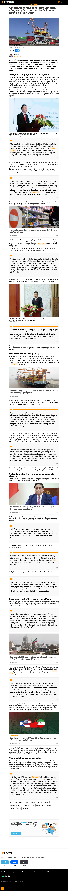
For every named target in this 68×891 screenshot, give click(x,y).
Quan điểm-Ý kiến (19, 802)
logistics (14, 364)
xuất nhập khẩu (39, 805)
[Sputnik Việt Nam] (8, 3)
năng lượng (41, 244)
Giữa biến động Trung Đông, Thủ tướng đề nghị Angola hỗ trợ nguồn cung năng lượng (33, 508)
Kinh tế (40, 802)
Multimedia (14, 735)
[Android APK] (6, 876)
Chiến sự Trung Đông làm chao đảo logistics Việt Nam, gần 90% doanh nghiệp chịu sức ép (34, 391)
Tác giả (11, 802)
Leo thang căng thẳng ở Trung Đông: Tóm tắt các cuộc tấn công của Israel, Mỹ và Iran (33, 739)
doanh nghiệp (48, 805)
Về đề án (3, 872)
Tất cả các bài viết (17, 56)
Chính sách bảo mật (46, 872)
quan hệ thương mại (14, 805)
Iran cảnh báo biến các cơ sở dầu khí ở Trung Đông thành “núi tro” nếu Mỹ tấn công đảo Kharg (33, 658)
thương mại (46, 802)
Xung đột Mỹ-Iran (25, 805)
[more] (57, 157)
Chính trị (17, 857)
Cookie (39, 872)
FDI (54, 560)
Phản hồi (21, 872)
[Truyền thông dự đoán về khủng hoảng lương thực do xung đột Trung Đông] (34, 217)
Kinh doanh (12, 808)
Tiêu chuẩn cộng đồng (30, 872)
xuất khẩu (35, 192)
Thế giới (32, 805)
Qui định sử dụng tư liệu (12, 872)
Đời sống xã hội (32, 857)
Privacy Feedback (57, 872)
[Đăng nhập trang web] (62, 2)
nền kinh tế (35, 777)
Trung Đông (33, 802)
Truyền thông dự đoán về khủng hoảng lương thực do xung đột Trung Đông (33, 231)
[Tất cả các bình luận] (2, 888)
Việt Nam (27, 802)
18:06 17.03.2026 (13, 16)
